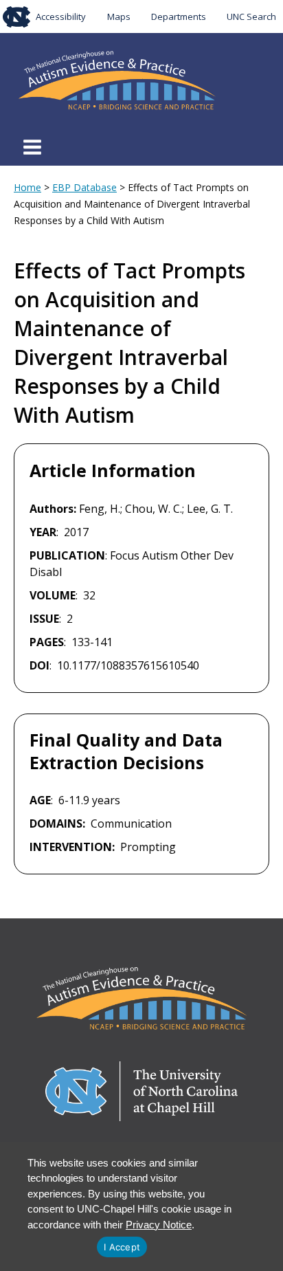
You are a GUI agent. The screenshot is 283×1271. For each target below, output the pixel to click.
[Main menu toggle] (32, 147)
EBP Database (84, 187)
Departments (178, 16)
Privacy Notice (159, 1224)
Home (27, 187)
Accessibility (61, 16)
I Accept (122, 1246)
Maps (119, 16)
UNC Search (251, 16)
